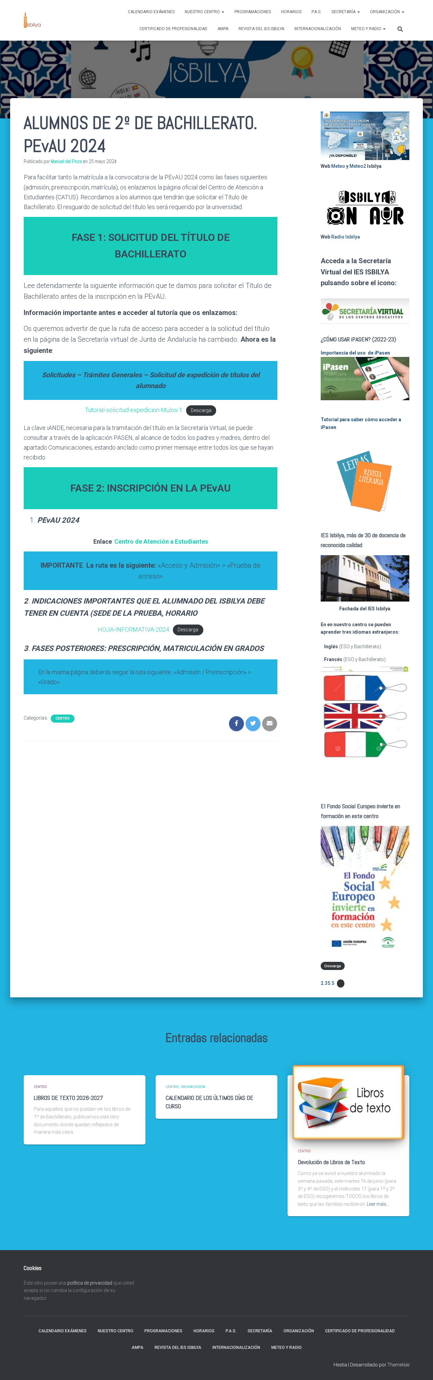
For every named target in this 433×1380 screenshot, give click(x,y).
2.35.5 (327, 983)
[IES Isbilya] (32, 20)
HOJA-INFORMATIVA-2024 (133, 629)
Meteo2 (357, 166)
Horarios (291, 11)
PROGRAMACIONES (252, 11)
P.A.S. (316, 11)
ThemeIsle (398, 1364)
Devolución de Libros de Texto (331, 1162)
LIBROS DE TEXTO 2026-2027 (68, 1098)
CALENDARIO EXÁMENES (151, 11)
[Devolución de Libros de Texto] (348, 1101)
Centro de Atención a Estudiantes (161, 541)
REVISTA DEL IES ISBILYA (261, 28)
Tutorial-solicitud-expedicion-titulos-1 (133, 409)
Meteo (338, 166)
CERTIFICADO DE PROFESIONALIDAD (173, 28)
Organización (385, 11)
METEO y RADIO (366, 28)
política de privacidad (89, 1283)
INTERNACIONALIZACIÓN (317, 28)
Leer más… (378, 1204)
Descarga (201, 410)
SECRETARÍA (344, 11)
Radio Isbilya (345, 237)
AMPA (223, 28)
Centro (62, 718)
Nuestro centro (203, 11)
